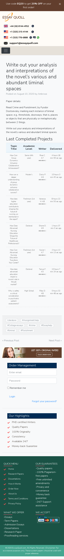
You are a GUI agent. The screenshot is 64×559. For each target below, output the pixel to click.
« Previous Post (10, 340)
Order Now (13, 488)
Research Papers (16, 474)
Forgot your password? (44, 401)
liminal (12, 330)
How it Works (14, 483)
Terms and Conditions (18, 498)
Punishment (27, 330)
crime (32, 325)
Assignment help (31, 320)
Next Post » (55, 340)
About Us (12, 493)
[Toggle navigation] (5, 50)
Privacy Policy (14, 503)
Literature (11, 320)
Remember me (17, 388)
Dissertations (14, 479)
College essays (16, 325)
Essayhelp (47, 325)
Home (11, 469)
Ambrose (42, 93)
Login (12, 396)
